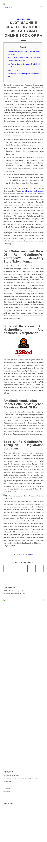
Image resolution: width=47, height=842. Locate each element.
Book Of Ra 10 (13, 70)
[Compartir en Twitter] (16, 568)
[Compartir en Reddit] (39, 568)
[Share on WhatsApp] (24, 568)
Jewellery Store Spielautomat (33, 191)
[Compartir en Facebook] (8, 568)
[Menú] (40, 7)
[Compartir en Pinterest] (31, 568)
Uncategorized (23, 19)
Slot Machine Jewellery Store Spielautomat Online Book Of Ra (23, 29)
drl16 (31, 554)
